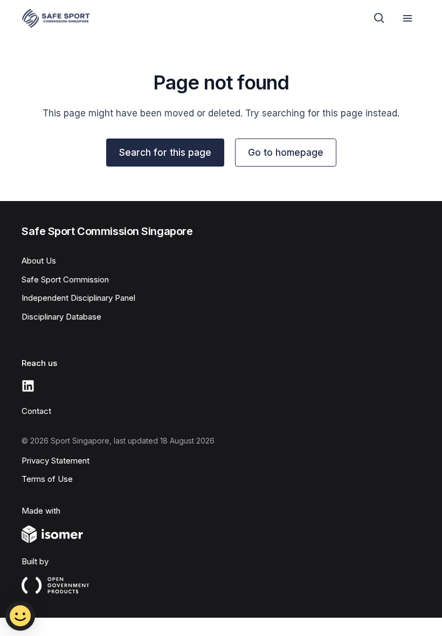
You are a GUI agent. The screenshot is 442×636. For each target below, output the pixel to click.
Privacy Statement (55, 460)
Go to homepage (285, 152)
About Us (39, 260)
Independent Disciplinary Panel (78, 298)
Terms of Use (47, 479)
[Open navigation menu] (407, 18)
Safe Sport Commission (65, 279)
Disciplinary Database (61, 317)
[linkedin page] (28, 385)
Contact (36, 411)
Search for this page (165, 152)
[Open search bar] (379, 18)
